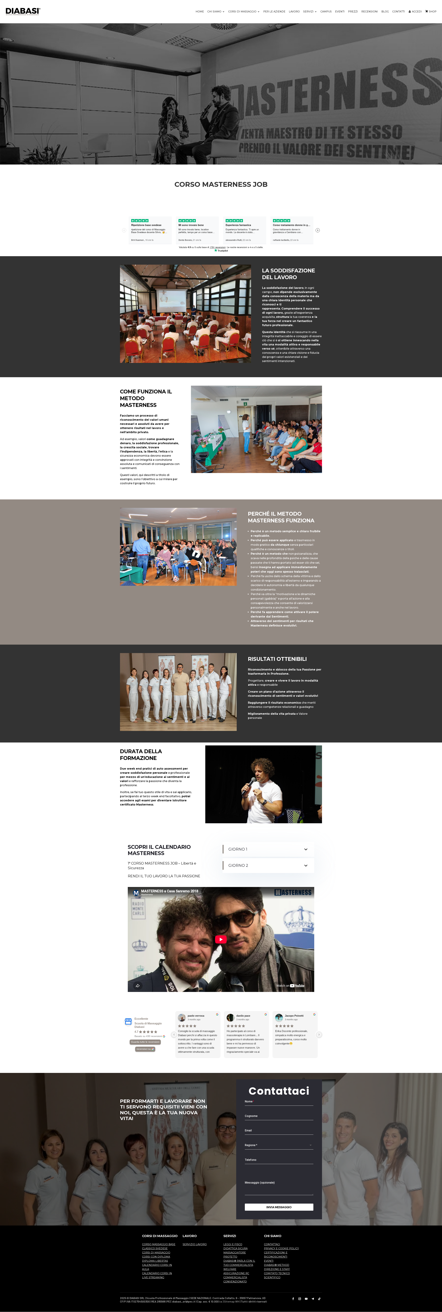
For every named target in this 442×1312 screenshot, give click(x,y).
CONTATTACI (272, 1244)
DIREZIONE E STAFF (277, 1269)
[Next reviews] (319, 1035)
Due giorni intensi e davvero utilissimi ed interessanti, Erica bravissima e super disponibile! (292, 1035)
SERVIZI (308, 11)
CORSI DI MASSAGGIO (242, 11)
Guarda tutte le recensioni (145, 1042)
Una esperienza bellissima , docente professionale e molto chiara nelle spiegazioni (243, 1035)
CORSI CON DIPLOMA (156, 1256)
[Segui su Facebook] (293, 1298)
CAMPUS (326, 11)
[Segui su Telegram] (312, 1298)
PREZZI (353, 11)
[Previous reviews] (174, 1035)
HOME (200, 11)
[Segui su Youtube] (306, 1298)
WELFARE (229, 1269)
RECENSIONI (369, 11)
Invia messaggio (279, 1207)
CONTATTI (398, 11)
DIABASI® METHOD (276, 1265)
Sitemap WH (231, 1301)
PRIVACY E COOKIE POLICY (281, 1248)
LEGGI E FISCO (232, 1244)
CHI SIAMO (214, 11)
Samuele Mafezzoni (297, 1015)
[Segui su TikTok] (319, 1298)
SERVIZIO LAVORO (195, 1244)
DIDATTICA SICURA (235, 1248)
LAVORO (294, 11)
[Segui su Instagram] (299, 1298)
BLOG (385, 11)
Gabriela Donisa (197, 1015)
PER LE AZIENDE (274, 11)
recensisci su (144, 1049)
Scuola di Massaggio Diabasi (148, 1025)
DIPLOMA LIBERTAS (155, 1260)
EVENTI (340, 11)
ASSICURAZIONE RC (236, 1273)
